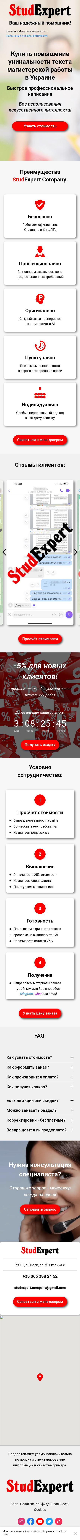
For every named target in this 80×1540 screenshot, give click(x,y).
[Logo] (40, 11)
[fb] (30, 1521)
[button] (40, 1377)
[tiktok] (58, 1521)
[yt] (40, 1521)
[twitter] (49, 1521)
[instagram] (21, 1521)
